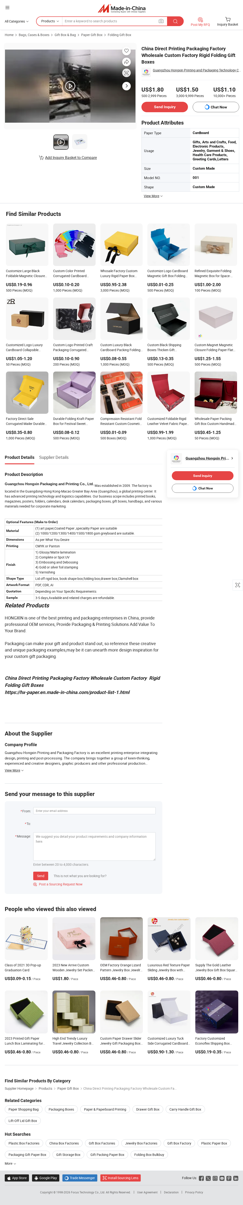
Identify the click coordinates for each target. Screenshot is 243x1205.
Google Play (45, 1178)
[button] (7, 7)
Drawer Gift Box (147, 1109)
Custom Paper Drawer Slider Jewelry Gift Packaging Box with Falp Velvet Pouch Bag (120, 1043)
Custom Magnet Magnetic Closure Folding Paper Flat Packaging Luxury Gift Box (214, 348)
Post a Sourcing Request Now (58, 884)
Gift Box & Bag (65, 35)
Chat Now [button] (219, 107)
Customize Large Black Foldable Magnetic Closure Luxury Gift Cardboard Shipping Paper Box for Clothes (25, 274)
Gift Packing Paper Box (107, 1154)
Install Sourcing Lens (123, 1178)
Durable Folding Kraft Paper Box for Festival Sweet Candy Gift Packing (73, 421)
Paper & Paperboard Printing (105, 1109)
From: (26, 811)
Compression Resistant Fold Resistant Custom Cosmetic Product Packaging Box (121, 421)
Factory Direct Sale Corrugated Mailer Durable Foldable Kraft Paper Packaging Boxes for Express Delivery (25, 421)
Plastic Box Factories (24, 1143)
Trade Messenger (80, 1178)
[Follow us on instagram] (215, 1178)
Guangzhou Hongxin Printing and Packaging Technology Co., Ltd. (197, 70)
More (9, 1163)
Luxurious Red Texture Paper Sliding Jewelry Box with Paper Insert (169, 970)
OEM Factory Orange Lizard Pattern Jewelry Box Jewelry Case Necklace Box (121, 970)
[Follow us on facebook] (201, 1178)
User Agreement (147, 1192)
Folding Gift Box (119, 35)
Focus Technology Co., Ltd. (88, 1192)
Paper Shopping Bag (24, 1109)
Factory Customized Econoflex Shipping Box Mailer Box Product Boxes (214, 1043)
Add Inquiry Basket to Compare (71, 157)
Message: (24, 836)
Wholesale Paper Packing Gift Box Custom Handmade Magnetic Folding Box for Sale (215, 421)
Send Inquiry (165, 107)
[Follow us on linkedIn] (235, 1178)
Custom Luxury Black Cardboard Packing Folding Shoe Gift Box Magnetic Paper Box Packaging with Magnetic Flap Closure (120, 348)
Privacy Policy (194, 1192)
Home (9, 35)
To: (29, 823)
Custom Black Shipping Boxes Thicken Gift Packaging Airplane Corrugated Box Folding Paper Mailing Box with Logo (168, 348)
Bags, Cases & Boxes (34, 35)
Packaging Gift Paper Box (27, 1154)
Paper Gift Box (92, 35)
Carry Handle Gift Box (185, 1109)
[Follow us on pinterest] (228, 1178)
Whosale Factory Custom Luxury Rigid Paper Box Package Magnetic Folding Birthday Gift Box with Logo (120, 274)
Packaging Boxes (61, 1109)
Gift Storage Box (68, 1154)
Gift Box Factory (179, 1143)
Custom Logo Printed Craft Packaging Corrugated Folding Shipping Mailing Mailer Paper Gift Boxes (73, 348)
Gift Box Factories (102, 1143)
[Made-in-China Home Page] (121, 8)
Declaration (171, 1192)
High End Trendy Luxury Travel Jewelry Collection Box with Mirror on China (73, 1043)
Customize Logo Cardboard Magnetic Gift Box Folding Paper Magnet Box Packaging (167, 274)
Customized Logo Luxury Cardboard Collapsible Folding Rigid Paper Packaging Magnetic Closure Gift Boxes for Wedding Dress (27, 348)
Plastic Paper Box (214, 1143)
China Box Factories (64, 1143)
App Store (17, 1178)
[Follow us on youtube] (222, 1178)
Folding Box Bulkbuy (149, 1154)
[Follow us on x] (208, 1178)
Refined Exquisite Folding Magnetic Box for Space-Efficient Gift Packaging (213, 274)
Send (40, 876)
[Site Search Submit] (175, 21)
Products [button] (48, 21)
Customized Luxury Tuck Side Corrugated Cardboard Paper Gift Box (168, 1043)
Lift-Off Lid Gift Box (23, 1120)
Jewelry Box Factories (141, 1143)
